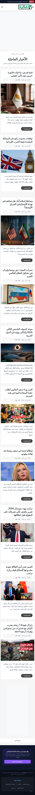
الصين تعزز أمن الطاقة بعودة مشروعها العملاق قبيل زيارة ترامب (19, 570)
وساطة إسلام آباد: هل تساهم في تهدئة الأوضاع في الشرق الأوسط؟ (18, 204)
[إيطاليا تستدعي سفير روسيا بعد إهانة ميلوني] (17, 471)
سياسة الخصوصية (10, 784)
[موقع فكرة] (25, 7)
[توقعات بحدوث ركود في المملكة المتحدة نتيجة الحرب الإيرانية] (17, 161)
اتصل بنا (19, 784)
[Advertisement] (17, 31)
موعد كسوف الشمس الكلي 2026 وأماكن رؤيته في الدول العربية (19, 332)
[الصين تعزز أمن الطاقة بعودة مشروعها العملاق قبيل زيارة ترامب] (17, 590)
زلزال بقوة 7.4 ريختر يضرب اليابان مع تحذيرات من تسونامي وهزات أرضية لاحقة (18, 628)
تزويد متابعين (26, 784)
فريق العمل (20, 788)
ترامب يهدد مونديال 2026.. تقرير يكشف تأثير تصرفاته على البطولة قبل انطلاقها (18, 511)
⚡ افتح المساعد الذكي (17, 761)
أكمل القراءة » (26, 129)
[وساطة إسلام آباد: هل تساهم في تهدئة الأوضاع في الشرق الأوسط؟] (17, 230)
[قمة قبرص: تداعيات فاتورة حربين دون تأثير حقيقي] (17, 99)
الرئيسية (21, 54)
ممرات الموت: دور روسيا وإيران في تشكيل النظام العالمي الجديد (18, 273)
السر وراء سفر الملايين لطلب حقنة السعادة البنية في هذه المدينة (19, 392)
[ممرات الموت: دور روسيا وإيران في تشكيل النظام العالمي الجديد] (17, 294)
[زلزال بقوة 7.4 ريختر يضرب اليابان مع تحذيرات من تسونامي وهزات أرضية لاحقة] (17, 650)
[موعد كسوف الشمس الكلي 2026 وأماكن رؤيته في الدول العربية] (17, 352)
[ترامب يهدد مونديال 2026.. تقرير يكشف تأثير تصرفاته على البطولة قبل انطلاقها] (17, 532)
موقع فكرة (23, 772)
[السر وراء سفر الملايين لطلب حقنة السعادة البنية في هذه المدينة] (17, 413)
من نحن (14, 788)
